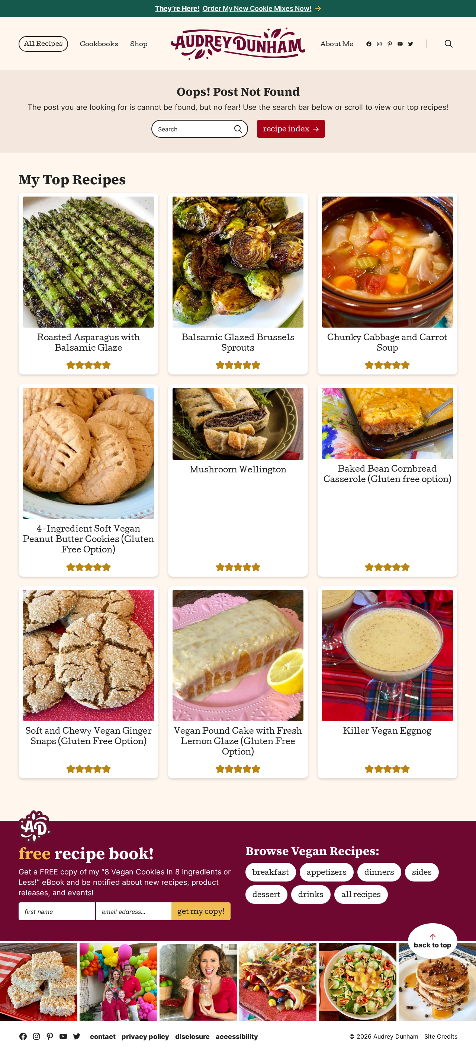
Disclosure (192, 1036)
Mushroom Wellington (238, 471)
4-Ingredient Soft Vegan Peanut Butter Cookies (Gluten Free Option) (88, 540)
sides (422, 873)
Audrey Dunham (238, 44)
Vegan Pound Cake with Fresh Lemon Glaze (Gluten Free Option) (238, 743)
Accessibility (237, 1036)
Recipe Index (286, 130)
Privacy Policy (145, 1036)
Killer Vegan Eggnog (387, 732)
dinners (379, 873)
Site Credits (440, 1036)
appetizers (327, 873)
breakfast (271, 873)
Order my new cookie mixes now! (233, 8)
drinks (311, 895)
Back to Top (432, 945)
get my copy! (201, 912)
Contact (103, 1036)
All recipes (361, 895)
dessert (266, 895)
